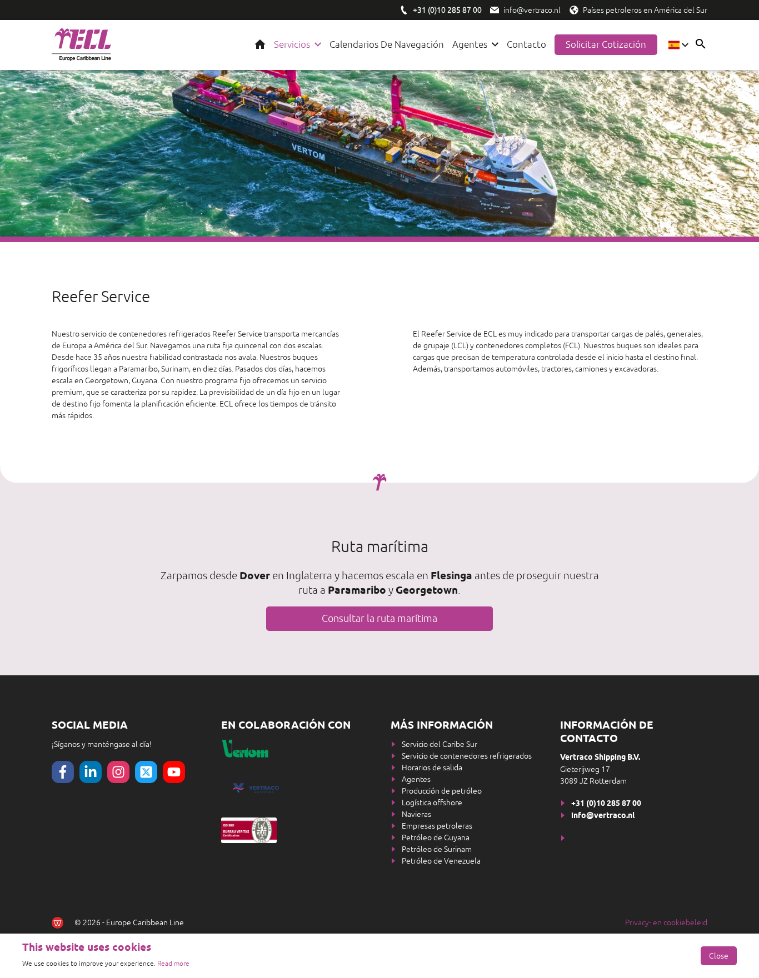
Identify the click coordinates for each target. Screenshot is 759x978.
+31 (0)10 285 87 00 (606, 804)
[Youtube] (174, 772)
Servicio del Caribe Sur (439, 744)
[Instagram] (118, 772)
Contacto (526, 44)
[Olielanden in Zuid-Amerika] (574, 10)
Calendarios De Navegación (386, 44)
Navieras (416, 814)
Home (260, 44)
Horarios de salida (432, 767)
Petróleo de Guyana (436, 837)
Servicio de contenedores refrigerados (467, 755)
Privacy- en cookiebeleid (666, 922)
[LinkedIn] (90, 772)
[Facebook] (63, 772)
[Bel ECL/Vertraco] (404, 10)
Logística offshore (432, 802)
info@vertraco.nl (532, 10)
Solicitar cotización (606, 44)
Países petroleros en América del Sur (645, 10)
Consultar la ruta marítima (379, 618)
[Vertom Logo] (294, 749)
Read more (173, 963)
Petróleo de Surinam (437, 849)
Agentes (469, 44)
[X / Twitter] (146, 772)
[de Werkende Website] (57, 923)
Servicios (292, 44)
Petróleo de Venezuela (441, 860)
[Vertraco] (294, 788)
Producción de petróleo (442, 790)
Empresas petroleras (437, 825)
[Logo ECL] (81, 45)
